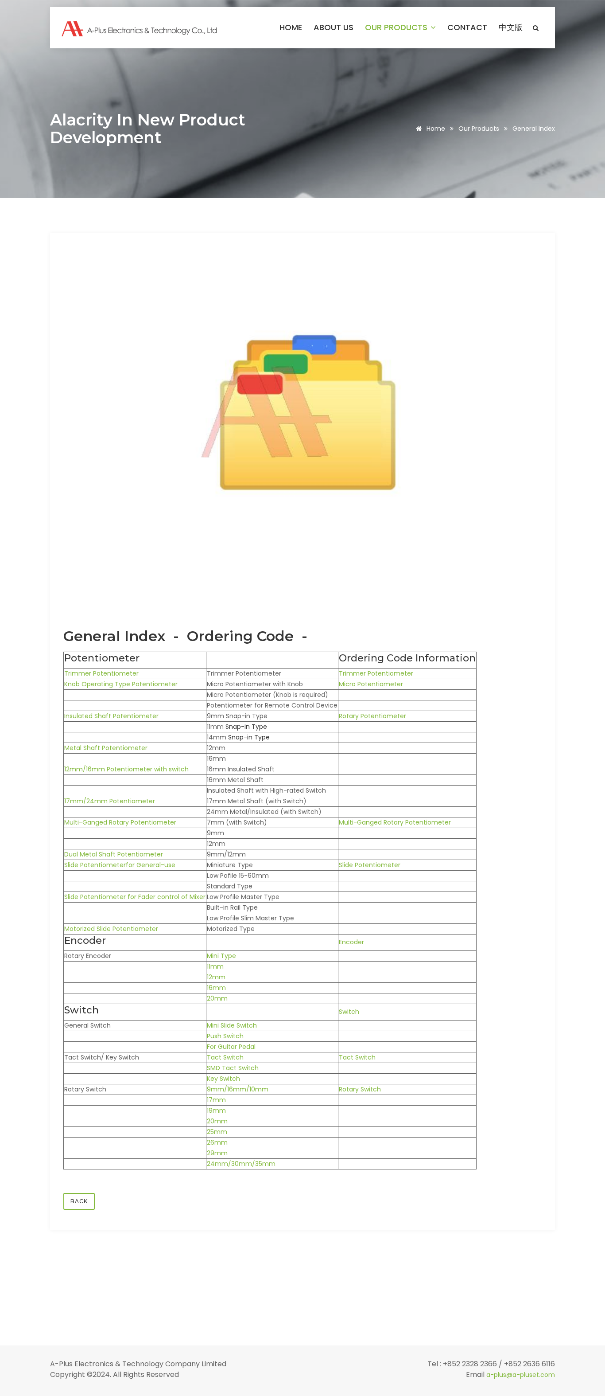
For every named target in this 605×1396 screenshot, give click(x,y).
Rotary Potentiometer (372, 716)
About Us (333, 27)
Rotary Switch (360, 1089)
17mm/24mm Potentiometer (109, 801)
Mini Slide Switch (232, 1025)
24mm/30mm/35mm (241, 1163)
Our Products (397, 27)
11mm (215, 966)
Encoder (351, 942)
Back (79, 1201)
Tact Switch (225, 1057)
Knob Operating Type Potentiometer (121, 684)
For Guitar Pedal (231, 1046)
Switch (349, 1011)
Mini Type (221, 955)
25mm (217, 1131)
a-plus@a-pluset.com (520, 1374)
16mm (216, 987)
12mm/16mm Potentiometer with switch (126, 769)
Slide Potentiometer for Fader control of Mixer (135, 896)
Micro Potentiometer (371, 684)
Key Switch (223, 1078)
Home (290, 27)
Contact (467, 27)
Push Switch (225, 1036)
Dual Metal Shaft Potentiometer (113, 854)
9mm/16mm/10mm (237, 1089)
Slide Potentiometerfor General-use (119, 864)
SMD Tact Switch (233, 1068)
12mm (216, 977)
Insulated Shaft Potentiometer (111, 716)
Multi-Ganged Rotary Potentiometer (120, 822)
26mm (217, 1142)
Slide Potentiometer (369, 864)
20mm (217, 998)
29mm (217, 1153)
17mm (216, 1099)
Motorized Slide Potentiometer (111, 928)
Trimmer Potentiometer (101, 673)
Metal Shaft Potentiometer (105, 747)
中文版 (511, 27)
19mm (216, 1110)
